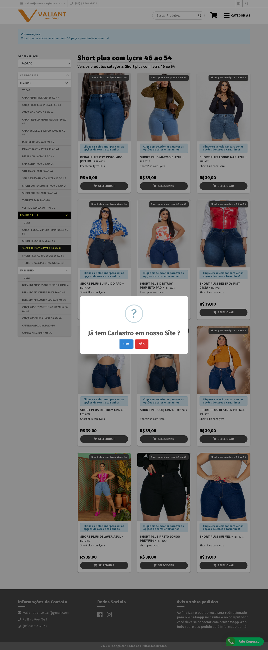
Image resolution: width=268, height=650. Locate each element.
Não (142, 344)
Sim (126, 344)
